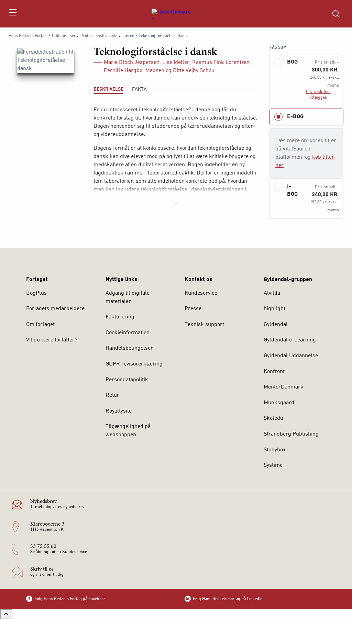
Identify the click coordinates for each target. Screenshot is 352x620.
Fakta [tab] (139, 89)
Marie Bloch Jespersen (132, 62)
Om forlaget (40, 324)
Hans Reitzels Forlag (28, 36)
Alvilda (272, 293)
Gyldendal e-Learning (290, 340)
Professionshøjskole (98, 36)
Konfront (274, 371)
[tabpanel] (176, 156)
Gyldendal (276, 324)
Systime (273, 465)
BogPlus (36, 293)
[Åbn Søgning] (335, 13)
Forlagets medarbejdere (55, 309)
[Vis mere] (176, 203)
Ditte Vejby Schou (193, 71)
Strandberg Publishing (291, 434)
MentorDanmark (284, 387)
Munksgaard (279, 403)
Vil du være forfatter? (51, 340)
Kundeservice (201, 293)
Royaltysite (119, 411)
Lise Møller (175, 62)
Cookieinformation (128, 333)
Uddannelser (64, 36)
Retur (112, 395)
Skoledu (273, 418)
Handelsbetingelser (129, 348)
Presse (193, 309)
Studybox (275, 450)
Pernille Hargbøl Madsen (134, 71)
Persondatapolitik (127, 380)
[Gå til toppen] (6, 614)
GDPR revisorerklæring (134, 364)
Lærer (128, 36)
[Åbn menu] (12, 13)
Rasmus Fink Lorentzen (221, 62)
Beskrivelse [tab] (108, 89)
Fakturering (120, 317)
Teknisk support (204, 324)
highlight (274, 309)
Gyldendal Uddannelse (291, 356)
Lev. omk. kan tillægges (318, 95)
